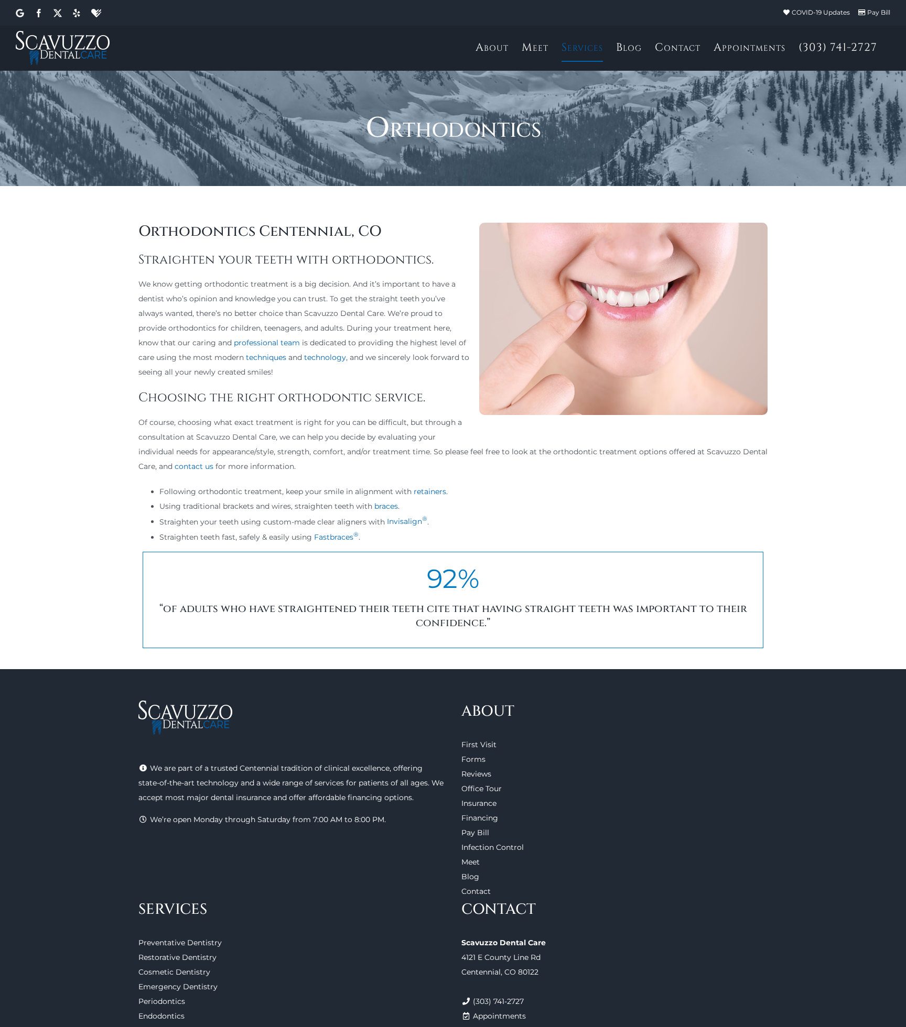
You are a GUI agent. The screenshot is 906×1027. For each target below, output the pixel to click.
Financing (479, 818)
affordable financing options (360, 797)
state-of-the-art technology (188, 783)
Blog (470, 876)
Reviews (476, 774)
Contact (476, 891)
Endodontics (161, 1016)
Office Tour (481, 788)
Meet (470, 862)
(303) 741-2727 (498, 1001)
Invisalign (407, 521)
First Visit (479, 744)
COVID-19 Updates (821, 12)
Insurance (479, 803)
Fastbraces (336, 537)
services (329, 783)
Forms (473, 759)
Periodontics (161, 1001)
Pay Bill (878, 12)
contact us (194, 466)
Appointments (499, 1016)
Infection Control (492, 847)
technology (325, 357)
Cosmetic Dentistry (174, 972)
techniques (266, 357)
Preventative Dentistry (180, 942)
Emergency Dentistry (178, 986)
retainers (430, 491)
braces (386, 506)
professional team (267, 342)
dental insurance (241, 797)
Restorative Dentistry (177, 957)
